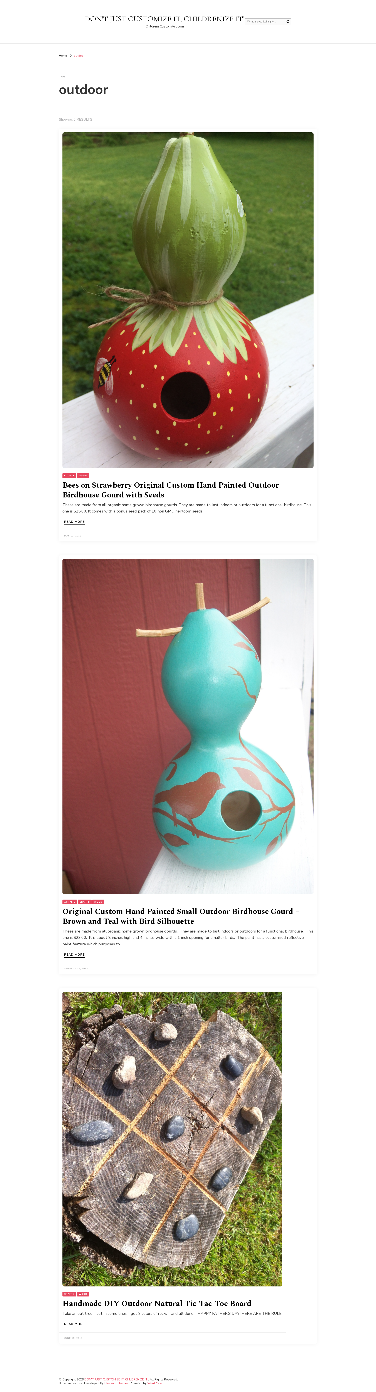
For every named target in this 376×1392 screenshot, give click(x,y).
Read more (74, 522)
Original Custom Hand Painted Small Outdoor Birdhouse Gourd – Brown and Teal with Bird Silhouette (180, 916)
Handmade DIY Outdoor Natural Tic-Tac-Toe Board (157, 1304)
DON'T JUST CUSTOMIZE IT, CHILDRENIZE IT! (165, 19)
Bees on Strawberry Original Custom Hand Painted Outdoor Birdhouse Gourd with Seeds (170, 490)
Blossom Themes (116, 1383)
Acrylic (69, 902)
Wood (83, 475)
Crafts (69, 475)
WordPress (155, 1383)
